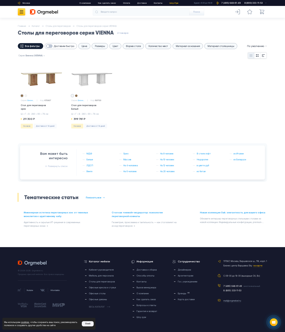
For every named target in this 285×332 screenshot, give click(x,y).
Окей (87, 323)
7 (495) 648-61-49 (232, 286)
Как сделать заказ (107, 3)
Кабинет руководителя (101, 269)
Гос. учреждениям (187, 281)
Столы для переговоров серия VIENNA (96, 26)
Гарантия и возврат (147, 311)
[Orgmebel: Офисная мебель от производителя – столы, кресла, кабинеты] (44, 12)
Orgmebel (32, 263)
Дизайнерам (184, 269)
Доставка (142, 3)
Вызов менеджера (146, 287)
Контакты (158, 3)
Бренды (184, 293)
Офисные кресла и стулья (102, 287)
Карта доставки (186, 299)
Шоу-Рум (174, 3)
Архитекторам (185, 275)
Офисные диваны (98, 299)
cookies (25, 322)
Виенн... (30, 100)
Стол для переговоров (33, 107)
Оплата (126, 3)
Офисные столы (97, 293)
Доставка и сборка (147, 269)
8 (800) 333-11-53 (232, 290)
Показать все (93, 197)
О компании (85, 3)
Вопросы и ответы (146, 305)
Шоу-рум (141, 317)
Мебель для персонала (101, 275)
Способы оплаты (145, 275)
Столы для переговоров (102, 281)
